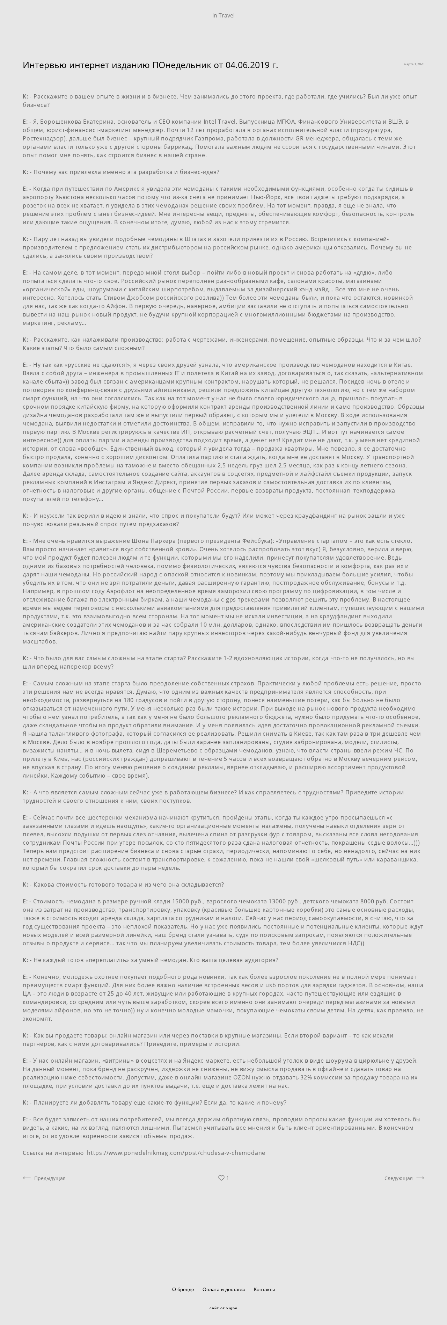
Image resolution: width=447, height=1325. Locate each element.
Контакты (264, 1289)
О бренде (183, 1289)
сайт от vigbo (223, 1308)
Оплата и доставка (224, 1289)
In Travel (223, 15)
